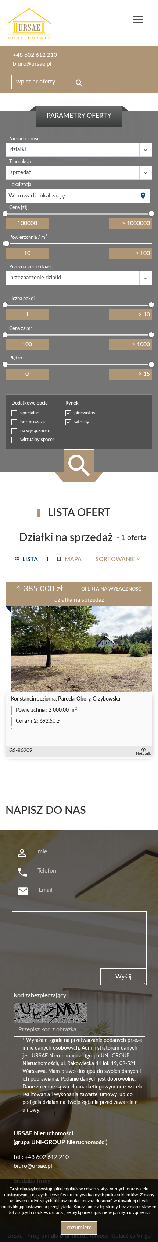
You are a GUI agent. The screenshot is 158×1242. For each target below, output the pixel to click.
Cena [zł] (18, 207)
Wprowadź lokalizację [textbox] (36, 196)
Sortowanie (116, 559)
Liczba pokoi (22, 298)
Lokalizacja (20, 184)
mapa (72, 559)
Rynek (72, 403)
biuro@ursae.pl (32, 64)
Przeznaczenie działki (31, 267)
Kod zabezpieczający (40, 995)
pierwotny (85, 413)
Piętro (15, 358)
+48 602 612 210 (35, 55)
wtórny (81, 422)
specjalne (29, 413)
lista (29, 559)
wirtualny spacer (37, 439)
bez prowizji (32, 422)
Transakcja (20, 161)
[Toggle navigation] (138, 20)
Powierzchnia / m (28, 237)
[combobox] (71, 196)
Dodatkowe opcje (29, 403)
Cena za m (21, 328)
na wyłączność (35, 431)
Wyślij (123, 977)
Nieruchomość (24, 139)
